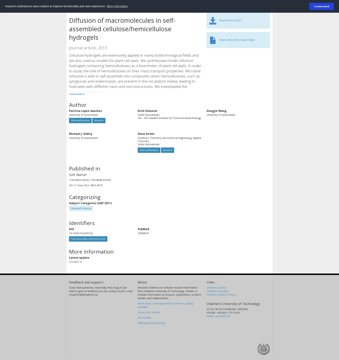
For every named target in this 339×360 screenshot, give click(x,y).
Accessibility (144, 317)
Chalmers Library (216, 287)
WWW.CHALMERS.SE (218, 316)
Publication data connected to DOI (88, 238)
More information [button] (117, 6)
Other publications (80, 120)
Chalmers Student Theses (221, 294)
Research (98, 120)
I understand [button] (321, 6)
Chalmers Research (218, 291)
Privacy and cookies (149, 312)
